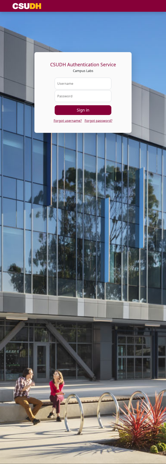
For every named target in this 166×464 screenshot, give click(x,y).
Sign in (83, 110)
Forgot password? (98, 120)
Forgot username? (68, 120)
